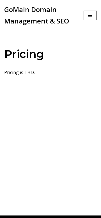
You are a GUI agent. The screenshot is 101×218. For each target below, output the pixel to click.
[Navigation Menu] (90, 15)
